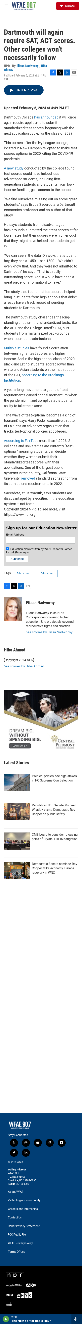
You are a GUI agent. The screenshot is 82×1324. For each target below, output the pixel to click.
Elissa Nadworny (28, 66)
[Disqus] (41, 957)
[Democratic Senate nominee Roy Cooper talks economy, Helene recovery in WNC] (17, 870)
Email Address (15, 534)
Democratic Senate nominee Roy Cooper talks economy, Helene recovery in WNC (54, 868)
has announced (46, 117)
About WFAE (15, 1191)
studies (23, 348)
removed (28, 478)
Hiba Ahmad (14, 649)
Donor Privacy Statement (24, 1226)
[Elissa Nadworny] (13, 609)
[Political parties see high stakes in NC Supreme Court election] (17, 782)
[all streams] (76, 1319)
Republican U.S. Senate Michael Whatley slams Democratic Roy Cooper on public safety (53, 809)
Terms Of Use (16, 1251)
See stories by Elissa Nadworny (49, 632)
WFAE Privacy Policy (20, 1243)
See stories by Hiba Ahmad (24, 666)
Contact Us (15, 1217)
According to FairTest (21, 441)
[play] (6, 1319)
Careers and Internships (23, 1208)
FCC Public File (17, 1234)
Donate (69, 6)
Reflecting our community (24, 1200)
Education (23, 573)
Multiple (10, 348)
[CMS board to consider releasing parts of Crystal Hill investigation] (17, 841)
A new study (14, 168)
